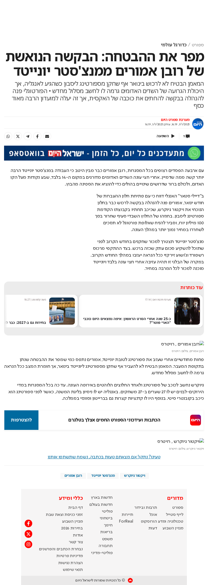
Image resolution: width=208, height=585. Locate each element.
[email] (47, 136)
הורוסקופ (149, 521)
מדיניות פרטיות (69, 556)
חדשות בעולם (100, 505)
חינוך (108, 525)
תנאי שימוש (73, 570)
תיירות (127, 515)
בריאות (106, 532)
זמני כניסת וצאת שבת (64, 515)
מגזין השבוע (172, 528)
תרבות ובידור (145, 508)
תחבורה (105, 546)
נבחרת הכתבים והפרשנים (61, 549)
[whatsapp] (8, 136)
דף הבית (75, 508)
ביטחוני (106, 518)
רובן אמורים (73, 476)
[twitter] (18, 136)
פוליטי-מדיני (101, 553)
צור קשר (76, 542)
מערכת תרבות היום (162, 299)
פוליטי (107, 511)
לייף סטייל (174, 515)
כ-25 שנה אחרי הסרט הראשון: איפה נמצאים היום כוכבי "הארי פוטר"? (127, 320)
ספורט (198, 45)
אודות (78, 535)
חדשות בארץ (102, 498)
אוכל (153, 515)
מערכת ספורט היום (175, 120)
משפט (107, 539)
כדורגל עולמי (174, 45)
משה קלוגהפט (39, 299)
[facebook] (37, 136)
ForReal (126, 521)
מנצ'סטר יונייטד (103, 476)
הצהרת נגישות (70, 563)
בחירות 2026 (72, 528)
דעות (152, 528)
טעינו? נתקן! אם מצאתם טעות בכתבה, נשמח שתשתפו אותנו (104, 457)
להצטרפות (21, 420)
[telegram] (28, 136)
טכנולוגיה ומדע (170, 521)
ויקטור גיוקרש (134, 476)
